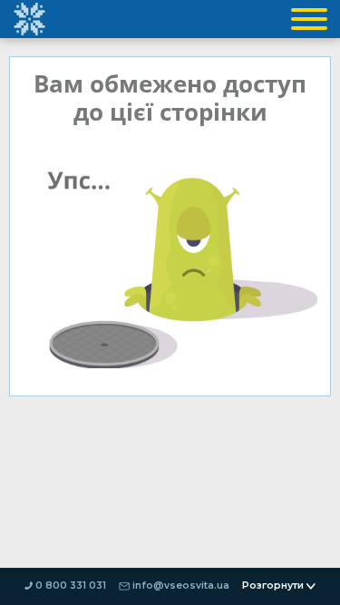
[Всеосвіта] (29, 19)
